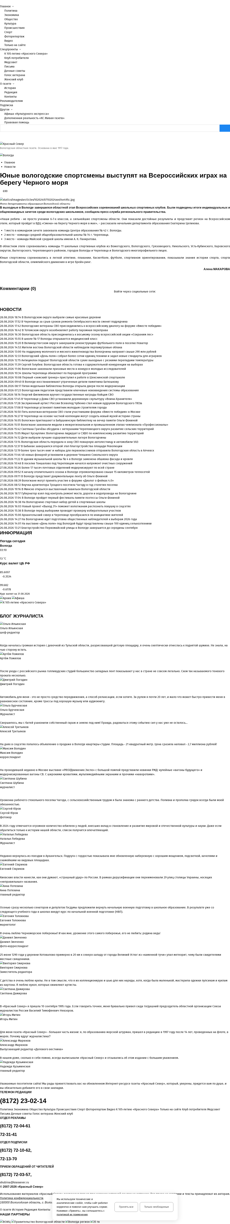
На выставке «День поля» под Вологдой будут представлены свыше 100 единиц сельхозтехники (87, 523)
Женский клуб (13, 79)
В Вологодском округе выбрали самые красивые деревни (61, 317)
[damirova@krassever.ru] (1, 997)
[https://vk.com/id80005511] (4, 1075)
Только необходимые (156, 1206)
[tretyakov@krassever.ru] (1, 735)
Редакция (10, 92)
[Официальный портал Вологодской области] (38, 1221)
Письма (9, 66)
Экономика (11, 15)
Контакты (10, 96)
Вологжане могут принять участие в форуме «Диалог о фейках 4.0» (68, 480)
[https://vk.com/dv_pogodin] (4, 688)
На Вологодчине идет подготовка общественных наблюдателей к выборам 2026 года (79, 519)
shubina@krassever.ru (14, 1182)
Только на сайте (15, 45)
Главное (9, 162)
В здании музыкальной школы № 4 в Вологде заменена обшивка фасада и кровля (77, 459)
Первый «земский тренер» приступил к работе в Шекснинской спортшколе (73, 377)
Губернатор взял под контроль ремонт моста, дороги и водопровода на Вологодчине (79, 493)
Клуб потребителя (16, 58)
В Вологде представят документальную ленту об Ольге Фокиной (64, 476)
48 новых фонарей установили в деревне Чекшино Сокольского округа (69, 454)
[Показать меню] (1, 2)
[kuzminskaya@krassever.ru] (1, 1075)
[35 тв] (95, 1221)
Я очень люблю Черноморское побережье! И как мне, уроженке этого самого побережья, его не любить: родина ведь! (80, 933)
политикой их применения (72, 1214)
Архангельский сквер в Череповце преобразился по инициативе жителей (72, 515)
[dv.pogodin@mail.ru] (1, 688)
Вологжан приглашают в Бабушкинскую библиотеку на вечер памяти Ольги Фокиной (80, 420)
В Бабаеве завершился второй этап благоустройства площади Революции (71, 446)
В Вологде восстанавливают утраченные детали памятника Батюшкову (70, 381)
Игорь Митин (8, 1019)
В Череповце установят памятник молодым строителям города (64, 407)
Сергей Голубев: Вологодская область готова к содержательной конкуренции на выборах (82, 364)
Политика (10, 10)
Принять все (126, 1206)
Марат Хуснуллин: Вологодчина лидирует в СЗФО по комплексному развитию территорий (82, 433)
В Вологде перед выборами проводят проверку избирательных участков (71, 510)
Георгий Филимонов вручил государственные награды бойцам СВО (67, 394)
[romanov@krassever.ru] (1, 761)
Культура (10, 23)
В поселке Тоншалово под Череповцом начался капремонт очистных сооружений (77, 463)
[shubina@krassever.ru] (1, 791)
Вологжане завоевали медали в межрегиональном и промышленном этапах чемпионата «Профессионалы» (94, 424)
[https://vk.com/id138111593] (4, 636)
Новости (10, 166)
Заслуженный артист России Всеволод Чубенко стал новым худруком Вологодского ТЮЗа (81, 403)
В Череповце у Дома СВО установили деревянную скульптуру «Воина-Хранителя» (76, 399)
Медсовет (10, 62)
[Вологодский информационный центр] (5, 1221)
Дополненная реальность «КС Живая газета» (34, 118)
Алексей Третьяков (13, 731)
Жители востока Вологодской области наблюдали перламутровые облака (72, 347)
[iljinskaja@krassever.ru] (1, 636)
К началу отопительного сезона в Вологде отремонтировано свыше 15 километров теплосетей (86, 472)
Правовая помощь (16, 122)
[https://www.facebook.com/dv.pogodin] (7, 688)
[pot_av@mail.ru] (1, 899)
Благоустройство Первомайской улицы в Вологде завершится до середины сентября (79, 527)
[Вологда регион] (77, 1221)
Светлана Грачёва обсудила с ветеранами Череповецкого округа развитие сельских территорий (87, 429)
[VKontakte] (42, 296)
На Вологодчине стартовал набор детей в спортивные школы (63, 502)
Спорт (8, 32)
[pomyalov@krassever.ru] (1, 662)
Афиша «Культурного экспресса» (26, 113)
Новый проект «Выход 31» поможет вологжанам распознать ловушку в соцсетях (76, 506)
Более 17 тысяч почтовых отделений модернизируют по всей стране (68, 467)
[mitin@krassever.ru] (1, 1023)
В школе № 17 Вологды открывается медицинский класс (60, 338)
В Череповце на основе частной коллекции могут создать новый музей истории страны (81, 416)
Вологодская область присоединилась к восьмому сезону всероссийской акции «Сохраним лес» (87, 334)
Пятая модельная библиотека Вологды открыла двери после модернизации (73, 386)
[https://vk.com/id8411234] (4, 847)
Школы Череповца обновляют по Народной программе (59, 373)
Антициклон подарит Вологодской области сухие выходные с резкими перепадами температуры (87, 360)
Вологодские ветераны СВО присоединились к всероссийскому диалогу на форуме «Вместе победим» (92, 326)
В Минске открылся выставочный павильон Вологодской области (66, 489)
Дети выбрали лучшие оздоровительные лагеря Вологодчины (63, 437)
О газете (5, 1209)
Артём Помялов (10, 658)
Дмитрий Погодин (12, 684)
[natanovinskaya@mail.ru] (1, 847)
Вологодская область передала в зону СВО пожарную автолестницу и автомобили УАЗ (79, 442)
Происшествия (14, 28)
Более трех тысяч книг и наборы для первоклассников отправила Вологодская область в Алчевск (87, 450)
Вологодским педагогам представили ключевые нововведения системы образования (80, 390)
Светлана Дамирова (13, 993)
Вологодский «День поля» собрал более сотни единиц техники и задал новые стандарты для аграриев (92, 356)
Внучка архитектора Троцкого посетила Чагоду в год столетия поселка (70, 485)
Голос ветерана (14, 75)
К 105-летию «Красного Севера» (26, 53)
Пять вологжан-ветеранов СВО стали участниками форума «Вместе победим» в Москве (81, 411)
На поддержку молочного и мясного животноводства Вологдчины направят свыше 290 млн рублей (89, 351)
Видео (8, 40)
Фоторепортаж (14, 36)
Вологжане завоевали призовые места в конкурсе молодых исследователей (74, 369)
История (10, 88)
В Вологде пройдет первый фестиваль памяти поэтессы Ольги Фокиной (71, 497)
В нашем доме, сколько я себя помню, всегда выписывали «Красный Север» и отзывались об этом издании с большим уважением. (89, 1057)
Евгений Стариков (12, 868)
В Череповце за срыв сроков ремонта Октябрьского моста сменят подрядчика (74, 321)
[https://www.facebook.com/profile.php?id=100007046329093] (7, 636)
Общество (11, 19)
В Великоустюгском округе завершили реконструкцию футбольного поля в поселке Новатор (85, 343)
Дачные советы (14, 70)
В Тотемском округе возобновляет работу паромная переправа (65, 330)
